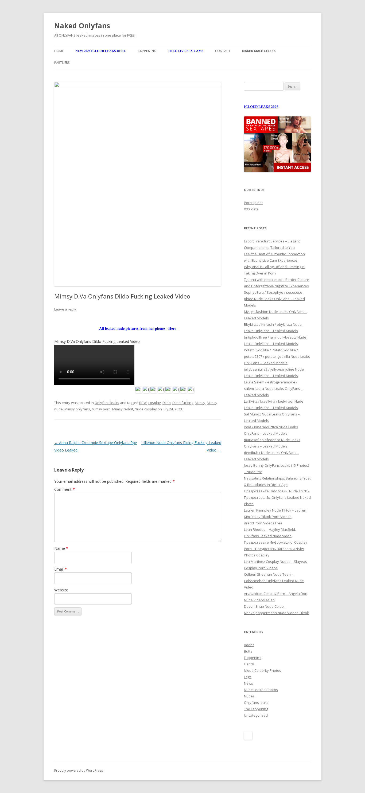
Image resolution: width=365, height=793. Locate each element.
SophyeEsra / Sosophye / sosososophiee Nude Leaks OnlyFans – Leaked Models (274, 299)
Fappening (252, 657)
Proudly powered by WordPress (78, 770)
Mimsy (200, 402)
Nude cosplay (146, 409)
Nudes (249, 696)
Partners (61, 62)
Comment (64, 489)
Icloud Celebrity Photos (262, 670)
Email (60, 569)
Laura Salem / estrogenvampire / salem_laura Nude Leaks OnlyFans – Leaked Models (273, 388)
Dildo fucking (182, 402)
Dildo (166, 402)
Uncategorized (256, 715)
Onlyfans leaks (107, 402)
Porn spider (253, 202)
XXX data (251, 209)
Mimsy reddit (122, 409)
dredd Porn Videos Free (263, 523)
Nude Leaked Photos (261, 689)
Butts (248, 651)
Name (61, 548)
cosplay (154, 402)
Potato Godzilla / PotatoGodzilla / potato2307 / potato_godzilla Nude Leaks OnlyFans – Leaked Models (277, 356)
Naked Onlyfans (82, 25)
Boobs (249, 644)
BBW (143, 402)
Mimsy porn (101, 409)
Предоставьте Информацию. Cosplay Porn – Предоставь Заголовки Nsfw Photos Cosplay (275, 549)
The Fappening (256, 708)
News (248, 683)
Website (61, 589)
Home (59, 51)
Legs (247, 676)
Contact (222, 51)
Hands (249, 664)
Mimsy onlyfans (77, 409)
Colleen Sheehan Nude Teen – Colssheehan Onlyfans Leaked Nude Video (274, 581)
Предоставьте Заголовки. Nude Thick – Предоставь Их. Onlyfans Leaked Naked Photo (277, 497)
